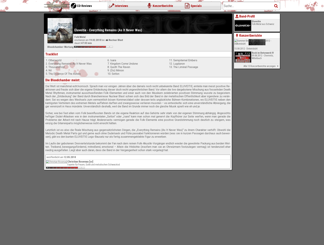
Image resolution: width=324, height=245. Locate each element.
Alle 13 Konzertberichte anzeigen (260, 66)
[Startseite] (57, 6)
